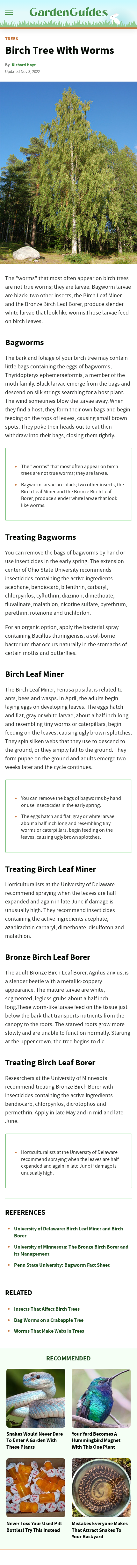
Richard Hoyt (24, 65)
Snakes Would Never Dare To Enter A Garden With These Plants (34, 1441)
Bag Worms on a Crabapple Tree (48, 1320)
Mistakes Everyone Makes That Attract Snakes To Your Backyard (100, 1530)
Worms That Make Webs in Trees (49, 1331)
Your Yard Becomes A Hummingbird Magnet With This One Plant (96, 1441)
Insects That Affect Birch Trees (47, 1309)
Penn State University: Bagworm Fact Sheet (62, 1265)
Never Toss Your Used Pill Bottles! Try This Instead (34, 1526)
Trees (11, 39)
